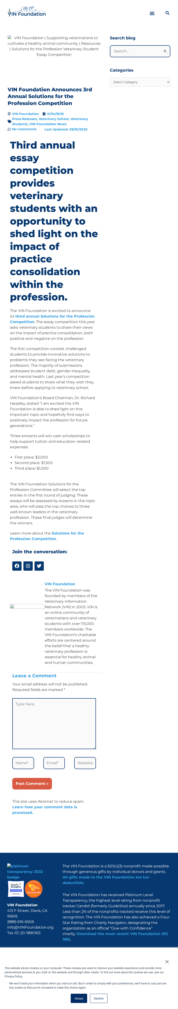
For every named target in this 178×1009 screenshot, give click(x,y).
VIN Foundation (60, 584)
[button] (152, 13)
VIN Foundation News (48, 124)
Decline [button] (99, 998)
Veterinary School (54, 119)
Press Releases (24, 119)
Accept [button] (79, 998)
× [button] (166, 960)
